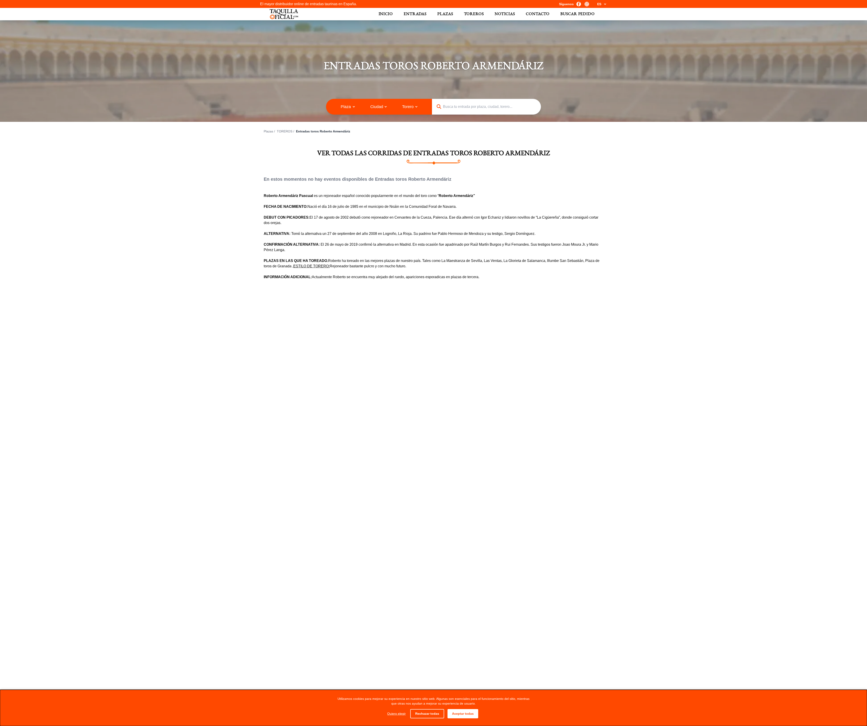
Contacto (538, 14)
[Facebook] (578, 4)
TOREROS (284, 131)
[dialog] (433, 708)
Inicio (386, 14)
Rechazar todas (427, 713)
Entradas (415, 14)
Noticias (505, 14)
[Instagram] (587, 4)
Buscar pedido (577, 14)
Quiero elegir (396, 713)
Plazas (445, 14)
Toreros (474, 14)
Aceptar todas (463, 713)
